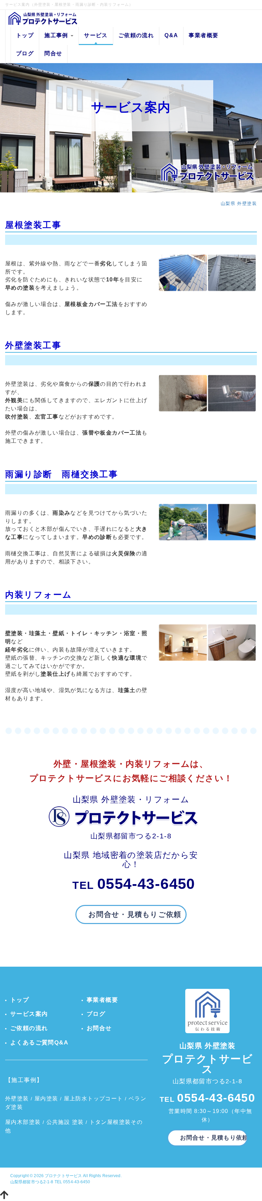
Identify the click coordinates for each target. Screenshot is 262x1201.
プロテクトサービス (63, 1175)
